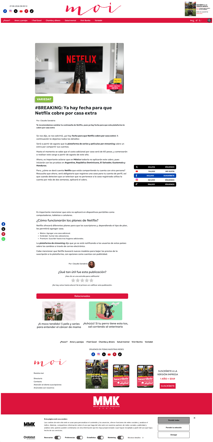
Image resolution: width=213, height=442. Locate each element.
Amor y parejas (21, 20)
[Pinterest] (26, 11)
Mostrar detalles (134, 438)
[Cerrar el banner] (194, 418)
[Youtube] (21, 11)
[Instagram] (10, 11)
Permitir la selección (174, 427)
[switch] (80, 437)
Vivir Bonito (85, 20)
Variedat (98, 20)
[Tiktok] (32, 11)
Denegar (174, 435)
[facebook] (5, 11)
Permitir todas (173, 420)
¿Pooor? (6, 20)
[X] (16, 11)
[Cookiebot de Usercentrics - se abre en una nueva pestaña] (29, 437)
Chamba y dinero (53, 20)
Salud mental (70, 20)
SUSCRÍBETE (168, 385)
